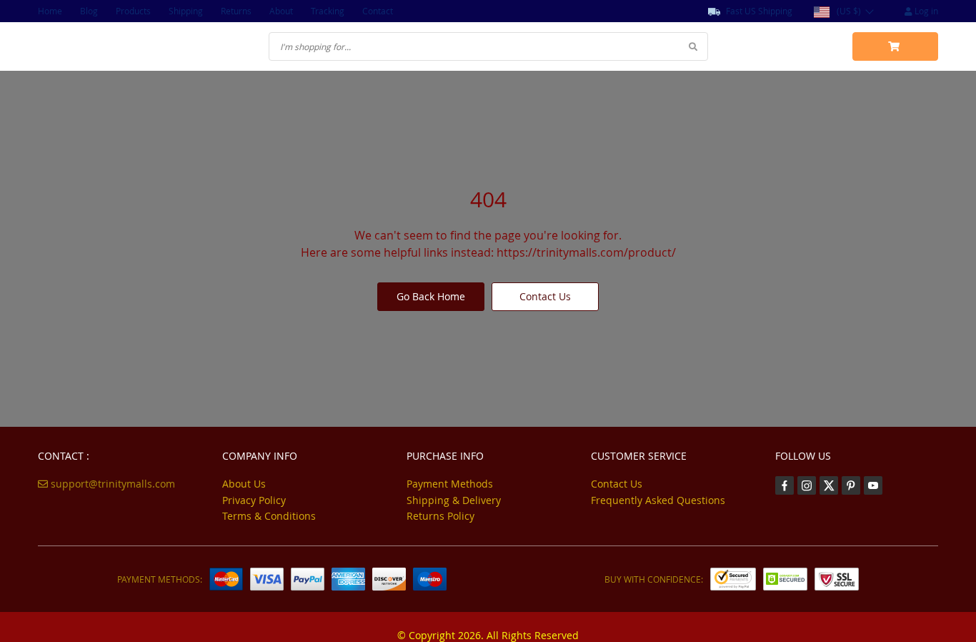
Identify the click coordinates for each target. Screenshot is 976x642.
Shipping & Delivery (454, 500)
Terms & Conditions (269, 516)
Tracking (327, 10)
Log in (925, 10)
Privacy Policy (254, 500)
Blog (89, 10)
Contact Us (545, 296)
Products (133, 10)
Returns (236, 10)
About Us (244, 483)
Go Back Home (431, 296)
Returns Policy (440, 516)
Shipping (186, 10)
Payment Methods (450, 483)
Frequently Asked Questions (658, 500)
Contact (377, 10)
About (281, 10)
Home (50, 10)
